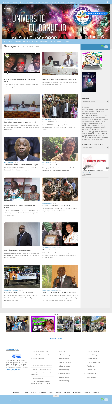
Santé (89, 133)
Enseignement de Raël (88, 172)
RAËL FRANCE (8, 8)
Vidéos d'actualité (9, 77)
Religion (85, 131)
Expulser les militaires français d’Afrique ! (56, 205)
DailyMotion (62, 2)
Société (104, 133)
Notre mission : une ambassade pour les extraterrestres (41, 373)
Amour (105, 109)
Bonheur (96, 111)
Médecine (96, 123)
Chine (102, 111)
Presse (93, 129)
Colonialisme (86, 113)
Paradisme (86, 129)
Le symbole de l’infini (38, 362)
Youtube (45, 2)
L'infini (98, 121)
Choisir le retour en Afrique (51, 165)
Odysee (54, 2)
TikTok (23, 2)
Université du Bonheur (99, 137)
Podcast (80, 2)
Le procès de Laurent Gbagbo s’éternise (17, 250)
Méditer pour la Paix (90, 127)
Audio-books (36, 351)
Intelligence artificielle (87, 121)
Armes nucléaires (87, 111)
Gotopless (102, 117)
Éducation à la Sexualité (90, 139)
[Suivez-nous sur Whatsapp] (102, 46)
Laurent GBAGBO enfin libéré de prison (55, 122)
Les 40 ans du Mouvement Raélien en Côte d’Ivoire (59, 79)
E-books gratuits (44, 351)
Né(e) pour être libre (86, 174)
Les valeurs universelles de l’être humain (42, 365)
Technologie (99, 135)
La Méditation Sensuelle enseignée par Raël (43, 354)
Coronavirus (89, 115)
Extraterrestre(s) (87, 117)
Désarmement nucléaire (102, 116)
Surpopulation (86, 135)
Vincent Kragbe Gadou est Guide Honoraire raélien (59, 292)
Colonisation (94, 113)
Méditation (86, 125)
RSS (38, 2)
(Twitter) (15, 2)
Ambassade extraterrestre (94, 109)
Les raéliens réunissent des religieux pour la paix (20, 122)
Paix (98, 127)
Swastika (92, 135)
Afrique (83, 109)
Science (96, 133)
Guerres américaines (86, 119)
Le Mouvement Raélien (38, 358)
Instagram (31, 2)
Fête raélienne (95, 117)
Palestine (103, 127)
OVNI (95, 127)
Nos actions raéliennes (45, 369)
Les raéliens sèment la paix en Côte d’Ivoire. (19, 292)
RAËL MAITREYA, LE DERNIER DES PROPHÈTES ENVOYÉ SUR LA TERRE (40, 382)
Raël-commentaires (47, 119)
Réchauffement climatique (95, 131)
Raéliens (99, 129)
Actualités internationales (49, 77)
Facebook (6, 2)
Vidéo (83, 139)
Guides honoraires (100, 119)
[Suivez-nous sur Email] (106, 46)
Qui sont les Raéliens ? (38, 378)
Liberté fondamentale (88, 123)
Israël (95, 121)
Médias (100, 123)
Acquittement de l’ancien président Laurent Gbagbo (21, 165)
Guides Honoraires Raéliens (49, 290)
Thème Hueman (24, 400)
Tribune (86, 137)
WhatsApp (72, 2)
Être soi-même (99, 139)
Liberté (102, 121)
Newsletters (35, 369)
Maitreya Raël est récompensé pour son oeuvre (58, 250)
